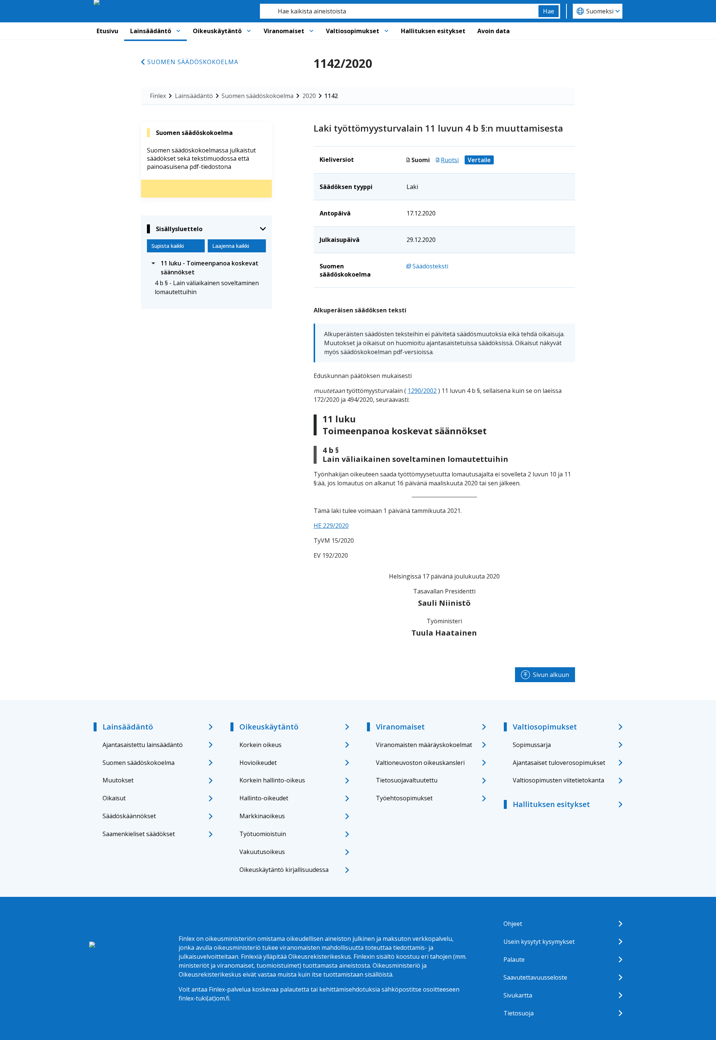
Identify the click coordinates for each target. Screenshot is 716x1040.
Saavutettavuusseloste (535, 977)
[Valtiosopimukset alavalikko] (386, 31)
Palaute (514, 959)
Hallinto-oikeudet (263, 798)
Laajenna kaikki (230, 245)
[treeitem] (206, 268)
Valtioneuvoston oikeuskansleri (420, 763)
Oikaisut (114, 798)
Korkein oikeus (260, 745)
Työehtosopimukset (404, 798)
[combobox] (399, 11)
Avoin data (493, 31)
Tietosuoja (518, 1013)
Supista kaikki (167, 245)
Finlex (158, 96)
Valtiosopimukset (352, 31)
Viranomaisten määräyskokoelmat (424, 745)
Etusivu (107, 31)
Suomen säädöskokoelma (192, 62)
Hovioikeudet (258, 763)
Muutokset (118, 780)
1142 (331, 96)
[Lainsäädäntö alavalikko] (178, 31)
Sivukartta (517, 995)
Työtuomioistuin (262, 834)
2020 (309, 96)
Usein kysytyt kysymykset (539, 941)
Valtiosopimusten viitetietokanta (558, 780)
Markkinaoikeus (262, 816)
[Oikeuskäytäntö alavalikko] (248, 31)
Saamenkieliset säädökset (139, 834)
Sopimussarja (532, 745)
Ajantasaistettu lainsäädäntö (143, 745)
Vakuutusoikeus (262, 852)
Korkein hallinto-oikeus (272, 780)
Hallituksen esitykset (433, 31)
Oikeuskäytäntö (217, 31)
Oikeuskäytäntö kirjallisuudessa (284, 870)
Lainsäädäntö (150, 31)
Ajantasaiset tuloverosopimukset (559, 763)
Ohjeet (512, 924)
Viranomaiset (284, 31)
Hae (548, 11)
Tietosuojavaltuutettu (406, 780)
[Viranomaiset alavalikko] (311, 31)
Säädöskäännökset (129, 816)
